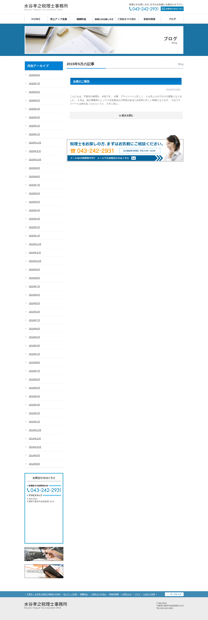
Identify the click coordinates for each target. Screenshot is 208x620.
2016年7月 (34, 320)
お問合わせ (156, 7)
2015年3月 (34, 404)
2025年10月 (35, 159)
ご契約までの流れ (127, 19)
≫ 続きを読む (126, 115)
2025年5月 (34, 202)
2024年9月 (34, 269)
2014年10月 (35, 447)
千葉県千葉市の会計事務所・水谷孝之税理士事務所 (46, 7)
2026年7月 (34, 83)
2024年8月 (34, 278)
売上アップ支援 (58, 19)
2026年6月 (34, 92)
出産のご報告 (81, 81)
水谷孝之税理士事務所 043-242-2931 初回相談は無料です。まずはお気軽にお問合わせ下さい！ (125, 148)
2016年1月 (34, 354)
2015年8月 (34, 362)
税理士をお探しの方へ (104, 19)
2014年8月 (34, 464)
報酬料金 (81, 19)
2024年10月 (35, 261)
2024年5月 (34, 303)
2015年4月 (34, 396)
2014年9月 (34, 455)
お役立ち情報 (43, 571)
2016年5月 (34, 337)
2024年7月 (34, 286)
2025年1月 (34, 235)
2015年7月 (34, 371)
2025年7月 (34, 185)
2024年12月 (35, 244)
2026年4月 (34, 109)
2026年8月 (34, 75)
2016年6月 (34, 328)
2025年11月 (35, 151)
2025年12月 (35, 142)
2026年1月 (34, 134)
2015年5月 (34, 388)
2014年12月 (35, 430)
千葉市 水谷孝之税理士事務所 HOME (35, 19)
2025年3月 (34, 219)
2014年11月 (35, 438)
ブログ (172, 19)
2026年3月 (34, 117)
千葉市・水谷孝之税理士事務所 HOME (43, 594)
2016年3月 (34, 345)
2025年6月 (34, 193)
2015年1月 (34, 421)
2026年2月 (34, 126)
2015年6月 (34, 379)
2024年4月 (34, 311)
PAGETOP (174, 594)
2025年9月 (34, 168)
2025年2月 (34, 227)
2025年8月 (34, 176)
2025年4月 (34, 210)
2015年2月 (34, 413)
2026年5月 (34, 100)
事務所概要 (149, 19)
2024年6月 (34, 295)
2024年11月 (35, 252)
